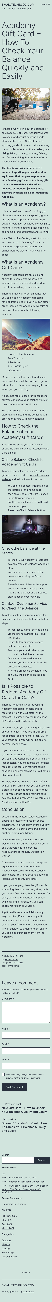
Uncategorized (9, 1256)
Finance (19, 962)
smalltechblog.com (18, 4)
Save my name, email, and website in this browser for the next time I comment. (25, 1076)
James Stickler (11, 959)
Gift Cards (14, 966)
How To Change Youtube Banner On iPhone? (25, 1186)
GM (3, 1173)
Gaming (6, 1248)
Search (5, 1155)
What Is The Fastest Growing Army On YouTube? (21, 1190)
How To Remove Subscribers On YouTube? (23, 1181)
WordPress (28, 1291)
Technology (8, 1252)
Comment (8, 998)
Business (6, 1240)
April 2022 (7, 1224)
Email (5, 1044)
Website (6, 1059)
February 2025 (9, 1216)
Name (6, 1029)
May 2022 (7, 1220)
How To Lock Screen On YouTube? (19, 1177)
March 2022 (8, 1228)
